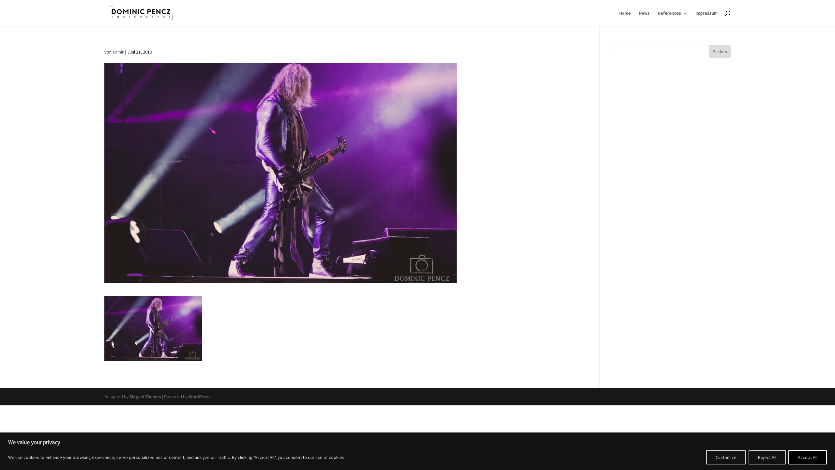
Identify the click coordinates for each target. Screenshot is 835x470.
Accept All (807, 457)
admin (118, 52)
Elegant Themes (145, 397)
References (669, 13)
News (644, 13)
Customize (726, 457)
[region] (417, 451)
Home (625, 13)
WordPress (200, 397)
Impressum (707, 13)
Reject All (767, 457)
